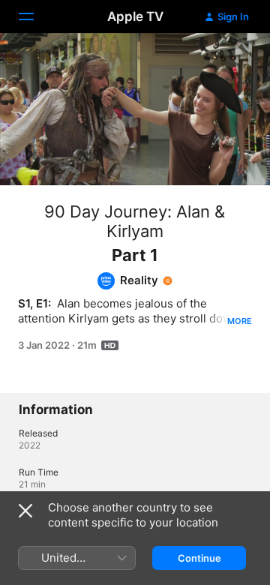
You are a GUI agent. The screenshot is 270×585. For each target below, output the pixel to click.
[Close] (25, 511)
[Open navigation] (35, 16)
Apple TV (135, 16)
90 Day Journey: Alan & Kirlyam (134, 221)
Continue (199, 558)
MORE (239, 321)
